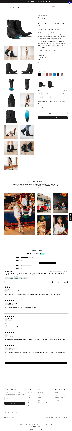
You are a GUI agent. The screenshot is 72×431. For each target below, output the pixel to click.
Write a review (47, 263)
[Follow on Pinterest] (16, 413)
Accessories (31, 400)
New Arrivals (31, 392)
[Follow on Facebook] (5, 413)
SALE (18, 7)
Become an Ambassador (61, 395)
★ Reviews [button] (70, 217)
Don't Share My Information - (45, 424)
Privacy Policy (33, 424)
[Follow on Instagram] (12, 413)
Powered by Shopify (62, 417)
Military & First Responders (45, 403)
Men (29, 403)
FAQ (39, 397)
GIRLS (37, 5)
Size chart (65, 90)
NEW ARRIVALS (14, 5)
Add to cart (52, 113)
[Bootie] (42, 84)
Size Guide (41, 400)
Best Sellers (31, 395)
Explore (13, 7)
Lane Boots (41, 20)
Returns (40, 395)
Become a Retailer (59, 397)
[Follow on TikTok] (20, 413)
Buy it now (53, 117)
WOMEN (32, 5)
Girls (29, 405)
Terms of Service (23, 424)
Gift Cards (30, 408)
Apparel (30, 397)
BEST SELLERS (24, 5)
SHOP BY (42, 5)
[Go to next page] (36, 373)
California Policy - (36, 426)
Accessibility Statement (36, 429)
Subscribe (14, 403)
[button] (41, 18)
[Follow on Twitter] (9, 413)
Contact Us (41, 392)
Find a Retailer (59, 392)
